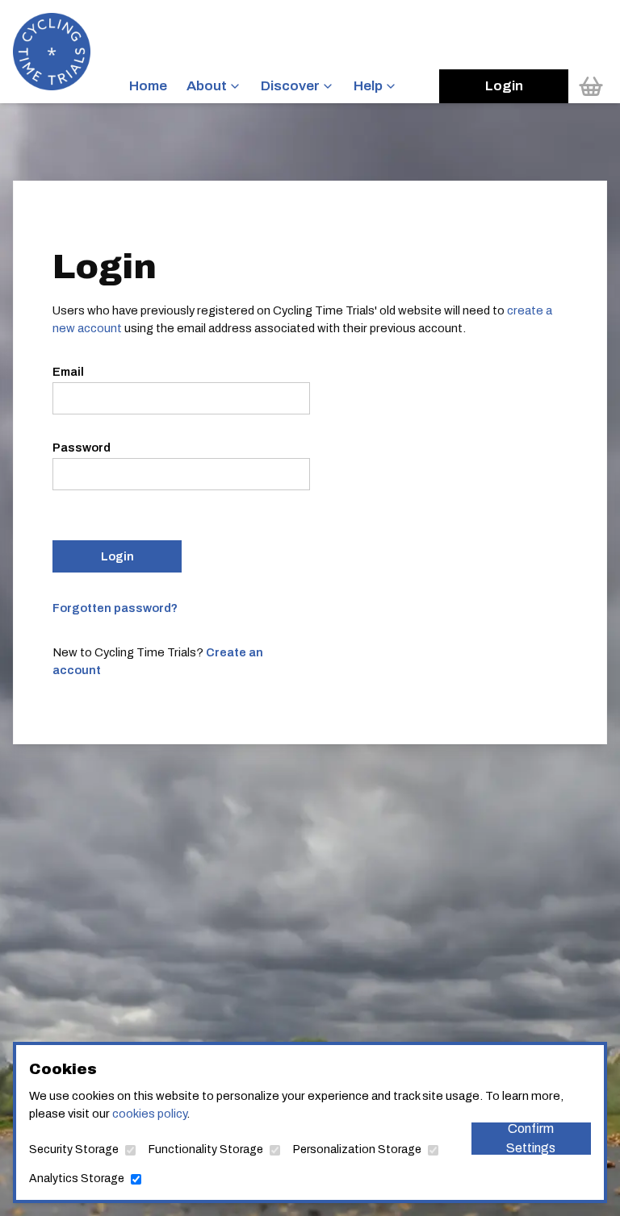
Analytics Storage (76, 1178)
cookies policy (149, 1113)
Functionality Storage (206, 1149)
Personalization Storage (357, 1149)
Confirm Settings (530, 1138)
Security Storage (74, 1149)
